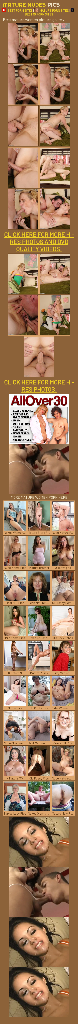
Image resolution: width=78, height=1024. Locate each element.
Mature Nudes (31, 4)
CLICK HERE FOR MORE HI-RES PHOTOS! (39, 385)
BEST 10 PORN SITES (39, 14)
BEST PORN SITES (20, 10)
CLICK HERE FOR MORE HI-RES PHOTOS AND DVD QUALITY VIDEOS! (39, 241)
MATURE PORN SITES (54, 10)
